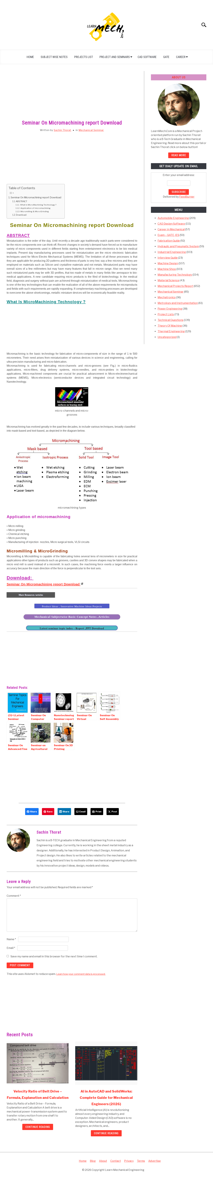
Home (30, 57)
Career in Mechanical (171, 229)
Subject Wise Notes (54, 57)
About (103, 1161)
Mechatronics (167, 297)
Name (11, 939)
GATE (166, 57)
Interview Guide (168, 257)
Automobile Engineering (173, 218)
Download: (21, 214)
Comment (14, 895)
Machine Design (168, 263)
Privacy (129, 1161)
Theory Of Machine (170, 325)
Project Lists (166, 314)
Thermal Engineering (171, 331)
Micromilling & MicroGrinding (35, 211)
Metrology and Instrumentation (178, 303)
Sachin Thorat (62, 130)
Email (11, 948)
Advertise (154, 1161)
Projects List (83, 57)
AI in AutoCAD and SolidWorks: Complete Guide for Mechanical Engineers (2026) (106, 1097)
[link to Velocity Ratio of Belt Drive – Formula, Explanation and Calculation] (38, 1063)
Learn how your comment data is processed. (81, 974)
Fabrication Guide (169, 240)
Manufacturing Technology (175, 274)
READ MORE (178, 155)
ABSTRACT (21, 201)
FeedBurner (187, 196)
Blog (93, 1161)
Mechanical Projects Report (175, 286)
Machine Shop (167, 269)
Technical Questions (170, 320)
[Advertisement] (72, 95)
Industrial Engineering (172, 252)
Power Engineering (170, 308)
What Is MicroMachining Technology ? (38, 205)
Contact (115, 1161)
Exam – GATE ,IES (168, 235)
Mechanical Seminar (91, 130)
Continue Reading (37, 1127)
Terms (141, 1161)
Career (180, 57)
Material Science (168, 280)
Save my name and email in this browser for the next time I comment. (53, 956)
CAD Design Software (171, 223)
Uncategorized (167, 337)
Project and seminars (115, 57)
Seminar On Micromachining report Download (36, 197)
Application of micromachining (35, 208)
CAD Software (147, 57)
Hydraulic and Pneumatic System (178, 246)
